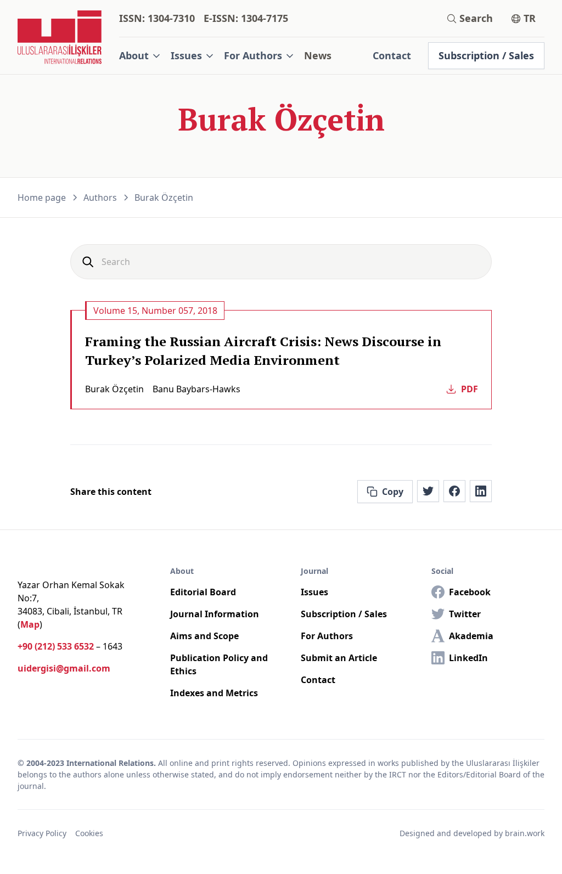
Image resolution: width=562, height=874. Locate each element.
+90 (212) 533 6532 (56, 646)
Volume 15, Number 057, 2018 (155, 311)
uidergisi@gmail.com (64, 668)
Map (30, 624)
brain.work (524, 833)
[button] (140, 56)
